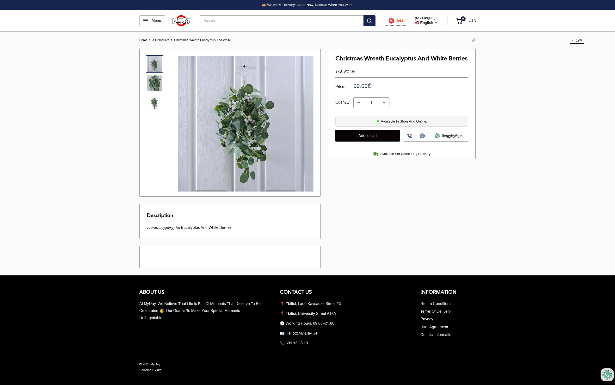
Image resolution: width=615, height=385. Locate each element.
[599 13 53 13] (410, 136)
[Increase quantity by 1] (384, 103)
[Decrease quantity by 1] (359, 103)
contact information (437, 335)
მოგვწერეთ (451, 136)
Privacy (426, 319)
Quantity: (343, 102)
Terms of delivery (435, 311)
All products (160, 40)
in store (402, 121)
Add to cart (367, 136)
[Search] (369, 20)
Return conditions (435, 304)
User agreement (434, 327)
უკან (579, 40)
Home (143, 40)
